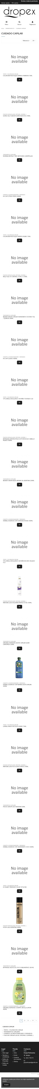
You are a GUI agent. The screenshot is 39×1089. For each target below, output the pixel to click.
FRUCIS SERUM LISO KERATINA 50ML (14, 806)
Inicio (15, 1053)
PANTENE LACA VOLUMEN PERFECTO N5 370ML (17, 602)
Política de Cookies (5, 1064)
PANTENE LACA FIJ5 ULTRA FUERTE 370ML (15, 766)
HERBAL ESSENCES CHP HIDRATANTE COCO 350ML (18, 847)
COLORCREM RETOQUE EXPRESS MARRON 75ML (17, 75)
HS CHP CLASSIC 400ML (10, 358)
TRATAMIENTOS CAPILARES (12, 1032)
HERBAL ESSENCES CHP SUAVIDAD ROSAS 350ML (18, 521)
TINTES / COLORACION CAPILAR (13, 1030)
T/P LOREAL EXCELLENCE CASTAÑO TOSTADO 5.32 (18, 398)
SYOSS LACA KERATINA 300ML (12, 927)
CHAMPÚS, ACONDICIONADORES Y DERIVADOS (18, 1033)
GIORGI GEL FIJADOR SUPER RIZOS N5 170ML (16, 116)
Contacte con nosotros (17, 1058)
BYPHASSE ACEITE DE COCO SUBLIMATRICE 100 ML (18, 967)
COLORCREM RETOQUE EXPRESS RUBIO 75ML (17, 236)
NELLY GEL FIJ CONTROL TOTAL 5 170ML (15, 276)
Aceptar (6, 1084)
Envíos (15, 1055)
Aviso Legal (5, 1053)
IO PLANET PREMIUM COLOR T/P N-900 (14, 887)
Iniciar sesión (5, 3)
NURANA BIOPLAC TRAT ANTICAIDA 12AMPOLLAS (18, 156)
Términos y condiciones (5, 1056)
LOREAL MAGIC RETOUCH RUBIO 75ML (14, 726)
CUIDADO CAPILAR (8, 1026)
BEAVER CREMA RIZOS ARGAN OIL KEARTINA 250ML (18, 480)
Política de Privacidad (5, 1060)
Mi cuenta (15, 3)
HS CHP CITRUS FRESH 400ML (12, 196)
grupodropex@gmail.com (31, 1062)
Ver (19, 79)
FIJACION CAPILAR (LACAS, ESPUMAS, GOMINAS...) (18, 1035)
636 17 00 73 (29, 1058)
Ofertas (16, 1061)
